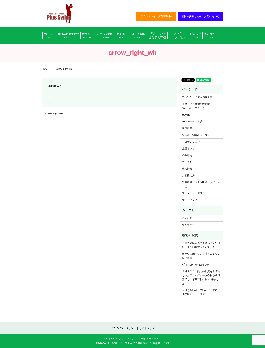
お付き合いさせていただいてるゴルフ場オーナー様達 (201, 292)
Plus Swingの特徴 (67, 35)
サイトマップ (189, 199)
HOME (45, 69)
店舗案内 (87, 35)
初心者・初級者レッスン (196, 135)
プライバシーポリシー (194, 193)
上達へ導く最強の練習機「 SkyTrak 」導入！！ (197, 106)
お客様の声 (188, 175)
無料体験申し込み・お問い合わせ (200, 16)
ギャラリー (188, 224)
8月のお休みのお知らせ (195, 264)
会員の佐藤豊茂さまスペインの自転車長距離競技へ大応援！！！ (201, 244)
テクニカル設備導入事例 (157, 35)
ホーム (48, 35)
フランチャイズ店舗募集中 (156, 16)
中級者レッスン (191, 141)
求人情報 (209, 35)
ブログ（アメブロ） (177, 35)
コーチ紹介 (138, 35)
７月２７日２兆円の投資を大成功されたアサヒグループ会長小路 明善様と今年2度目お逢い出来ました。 (201, 277)
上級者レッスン (191, 148)
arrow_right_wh (54, 113)
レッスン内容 (105, 35)
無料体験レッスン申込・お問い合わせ (201, 184)
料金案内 (122, 35)
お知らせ (195, 35)
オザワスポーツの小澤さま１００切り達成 (201, 255)
